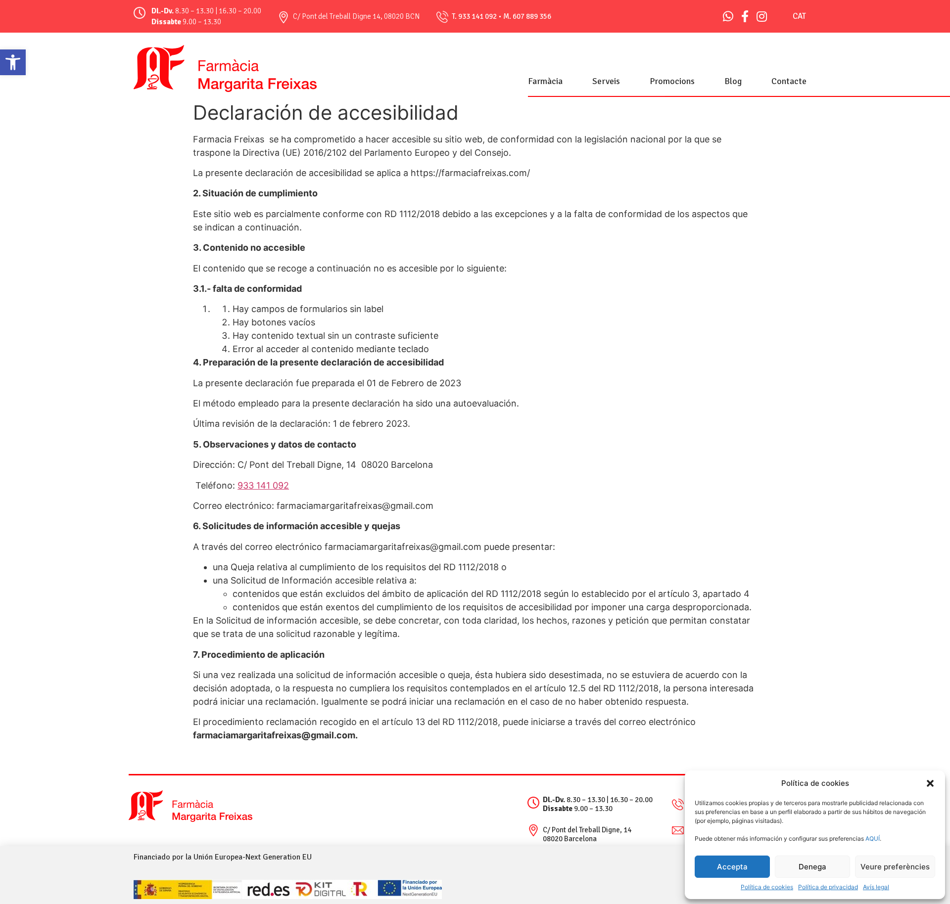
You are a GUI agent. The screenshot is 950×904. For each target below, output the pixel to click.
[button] (13, 62)
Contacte (789, 81)
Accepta (732, 866)
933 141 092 (477, 16)
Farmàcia (545, 81)
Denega (812, 866)
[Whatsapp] (728, 16)
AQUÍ (872, 838)
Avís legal (876, 887)
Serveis (606, 81)
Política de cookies (767, 887)
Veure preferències (895, 866)
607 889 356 (532, 16)
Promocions (672, 81)
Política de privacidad (828, 887)
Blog (733, 81)
